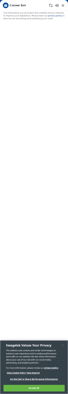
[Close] (62, 345)
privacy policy (55, 15)
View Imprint (33, 372)
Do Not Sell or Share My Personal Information (34, 379)
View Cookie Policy (16, 372)
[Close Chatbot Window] (63, 5)
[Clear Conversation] (51, 5)
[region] (34, 195)
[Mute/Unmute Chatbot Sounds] (57, 5)
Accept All (34, 388)
